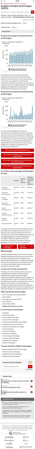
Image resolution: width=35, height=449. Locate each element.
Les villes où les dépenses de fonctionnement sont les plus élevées (18, 161)
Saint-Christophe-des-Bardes (15, 15)
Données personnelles (15, 427)
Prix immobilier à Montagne (10, 317)
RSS (17, 428)
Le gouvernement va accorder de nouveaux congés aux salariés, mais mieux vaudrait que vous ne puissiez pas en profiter (17, 412)
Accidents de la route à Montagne (12, 324)
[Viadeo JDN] (26, 444)
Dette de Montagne (23, 246)
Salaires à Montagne (8, 315)
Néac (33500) (6, 297)
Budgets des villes (8, 3)
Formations (7, 376)
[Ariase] (9, 447)
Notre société (20, 425)
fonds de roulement (8, 236)
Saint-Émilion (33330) (8, 304)
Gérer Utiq (4, 428)
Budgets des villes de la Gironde (12, 306)
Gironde (17, 3)
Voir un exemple (29, 369)
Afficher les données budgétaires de (11, 23)
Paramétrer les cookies (26, 427)
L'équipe (14, 425)
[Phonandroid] (26, 447)
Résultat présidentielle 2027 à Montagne (14, 349)
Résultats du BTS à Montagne (11, 356)
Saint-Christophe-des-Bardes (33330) (14, 294)
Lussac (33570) (7, 301)
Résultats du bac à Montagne (11, 351)
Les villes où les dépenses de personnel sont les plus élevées (18, 155)
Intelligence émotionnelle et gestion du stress (14, 392)
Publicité (26, 425)
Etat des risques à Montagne (11, 336)
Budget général (6, 31)
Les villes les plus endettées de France (18, 150)
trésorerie (25, 236)
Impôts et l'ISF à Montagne (10, 319)
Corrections (21, 428)
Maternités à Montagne (9, 333)
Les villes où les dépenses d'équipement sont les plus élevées (18, 166)
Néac (26, 15)
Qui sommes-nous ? (7, 425)
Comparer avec (5, 27)
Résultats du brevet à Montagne (12, 354)
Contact (31, 425)
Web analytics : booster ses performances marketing (15, 381)
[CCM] (26, 437)
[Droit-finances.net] (26, 441)
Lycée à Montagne (8, 329)
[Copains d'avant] (9, 444)
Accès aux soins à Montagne (11, 338)
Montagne (23, 3)
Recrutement (6, 427)
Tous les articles (11, 428)
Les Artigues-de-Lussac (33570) (12, 299)
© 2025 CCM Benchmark (21, 430)
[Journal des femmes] (9, 437)
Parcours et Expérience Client (11, 386)
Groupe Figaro (11, 430)
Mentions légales (29, 428)
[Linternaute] (9, 440)
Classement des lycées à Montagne (13, 326)
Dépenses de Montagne (8, 246)
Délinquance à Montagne (10, 340)
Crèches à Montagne (8, 331)
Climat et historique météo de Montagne (14, 322)
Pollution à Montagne (8, 342)
